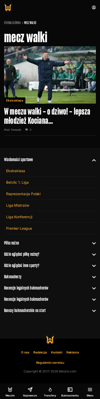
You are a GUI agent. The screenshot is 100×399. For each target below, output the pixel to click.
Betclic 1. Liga (17, 182)
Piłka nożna (11, 243)
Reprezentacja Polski (23, 194)
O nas (25, 352)
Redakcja (40, 352)
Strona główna (12, 22)
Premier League (19, 228)
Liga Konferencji (19, 217)
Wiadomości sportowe (18, 159)
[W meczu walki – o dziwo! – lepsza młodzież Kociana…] (50, 91)
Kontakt (56, 352)
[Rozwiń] (92, 159)
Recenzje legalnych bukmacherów (26, 288)
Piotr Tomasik (12, 129)
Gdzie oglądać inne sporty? (21, 265)
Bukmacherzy (13, 277)
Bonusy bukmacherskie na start (25, 310)
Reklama (72, 352)
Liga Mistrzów (17, 205)
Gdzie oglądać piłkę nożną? (21, 254)
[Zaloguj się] (94, 7)
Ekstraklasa (14, 100)
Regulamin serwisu (50, 362)
